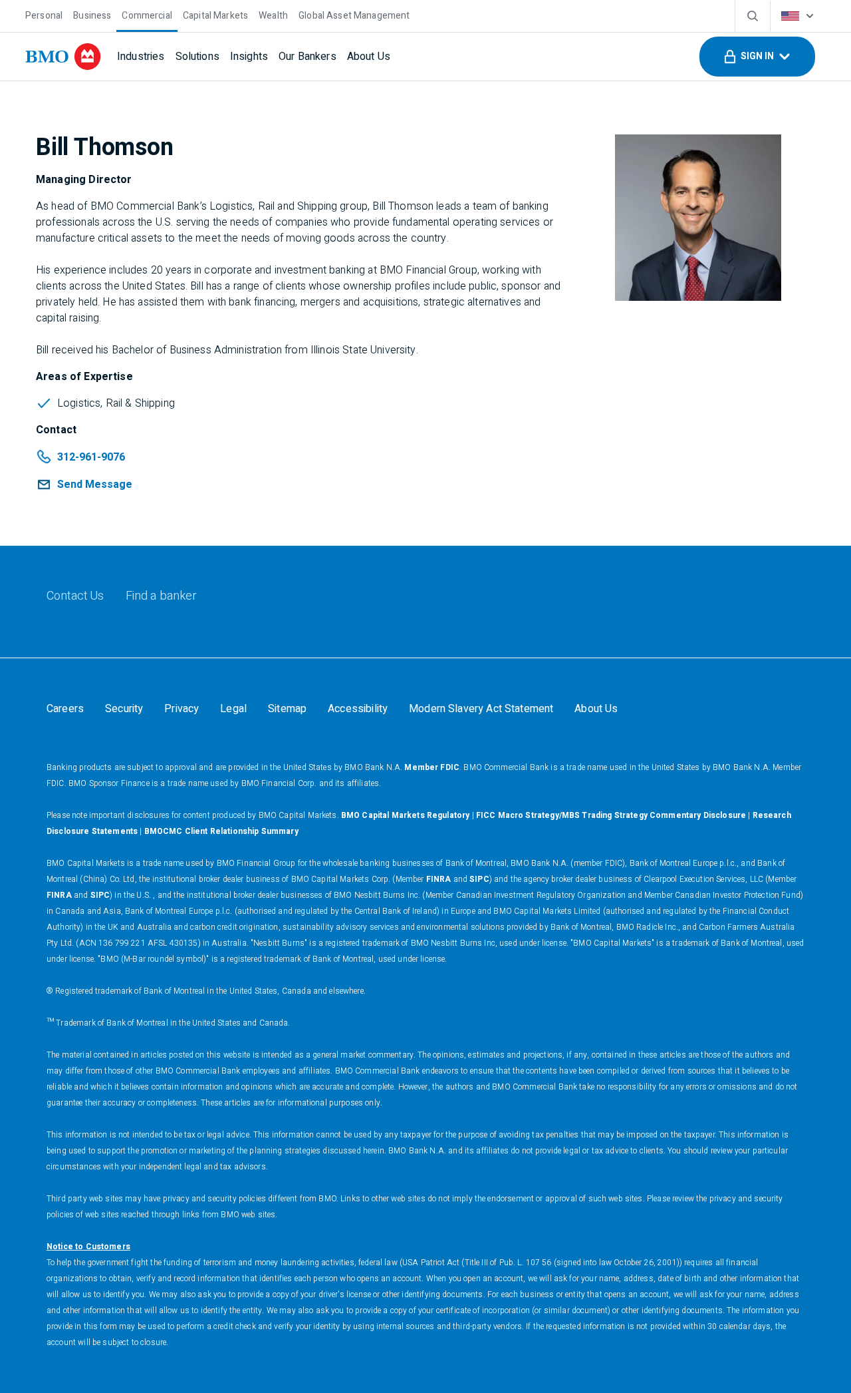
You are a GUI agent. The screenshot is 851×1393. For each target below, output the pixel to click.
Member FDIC (431, 767)
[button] (757, 57)
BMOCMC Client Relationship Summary (221, 831)
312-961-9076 (91, 457)
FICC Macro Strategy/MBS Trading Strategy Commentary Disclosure (611, 815)
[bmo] (63, 57)
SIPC (479, 879)
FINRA (438, 879)
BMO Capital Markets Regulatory (405, 815)
